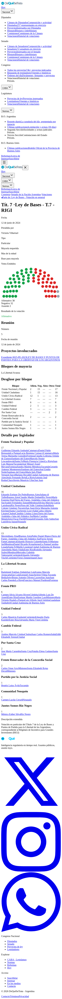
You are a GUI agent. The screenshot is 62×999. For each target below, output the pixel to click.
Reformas (5, 156)
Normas (5, 111)
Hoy (3, 7)
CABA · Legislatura (16, 959)
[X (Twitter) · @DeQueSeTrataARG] (31, 810)
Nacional (6, 12)
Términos (14, 996)
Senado (10, 944)
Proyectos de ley (15, 946)
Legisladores (13, 949)
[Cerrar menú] (25, 167)
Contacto (11, 986)
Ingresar (5, 158)
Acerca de (15, 156)
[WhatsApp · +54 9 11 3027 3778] (31, 931)
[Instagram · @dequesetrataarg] (31, 871)
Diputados (12, 941)
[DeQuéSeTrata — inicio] (11, 4)
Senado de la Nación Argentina (26, 194)
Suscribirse (14, 158)
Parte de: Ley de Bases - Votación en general (23, 197)
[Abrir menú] (4, 162)
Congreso (5, 194)
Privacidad (24, 996)
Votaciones (47, 194)
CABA (5, 88)
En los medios (14, 983)
